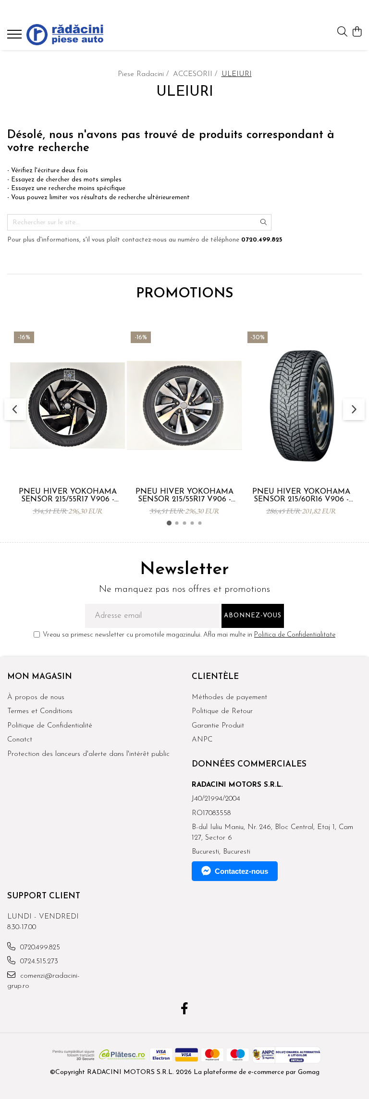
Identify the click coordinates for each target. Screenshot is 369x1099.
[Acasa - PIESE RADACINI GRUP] (64, 34)
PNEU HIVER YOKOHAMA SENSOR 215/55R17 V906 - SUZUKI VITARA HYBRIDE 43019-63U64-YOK (68, 495)
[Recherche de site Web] (342, 32)
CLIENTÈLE (215, 677)
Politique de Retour (222, 711)
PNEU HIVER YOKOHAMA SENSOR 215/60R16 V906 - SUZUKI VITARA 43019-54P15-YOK (301, 495)
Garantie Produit (218, 725)
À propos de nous (35, 697)
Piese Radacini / (144, 74)
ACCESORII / (196, 74)
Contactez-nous (241, 871)
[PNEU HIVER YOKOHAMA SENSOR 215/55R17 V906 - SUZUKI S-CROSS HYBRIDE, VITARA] (184, 405)
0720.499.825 (39, 947)
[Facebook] (184, 1010)
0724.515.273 (38, 961)
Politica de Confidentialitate (294, 635)
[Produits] (15, 37)
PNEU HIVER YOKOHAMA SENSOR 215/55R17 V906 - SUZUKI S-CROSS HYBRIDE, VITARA (184, 495)
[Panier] (357, 32)
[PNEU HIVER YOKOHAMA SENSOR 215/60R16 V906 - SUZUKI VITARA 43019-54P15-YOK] (301, 405)
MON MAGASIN (39, 677)
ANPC (202, 739)
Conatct (19, 739)
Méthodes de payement (229, 697)
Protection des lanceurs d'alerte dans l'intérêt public (88, 754)
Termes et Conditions (40, 711)
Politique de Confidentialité (49, 725)
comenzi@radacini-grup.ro (43, 981)
